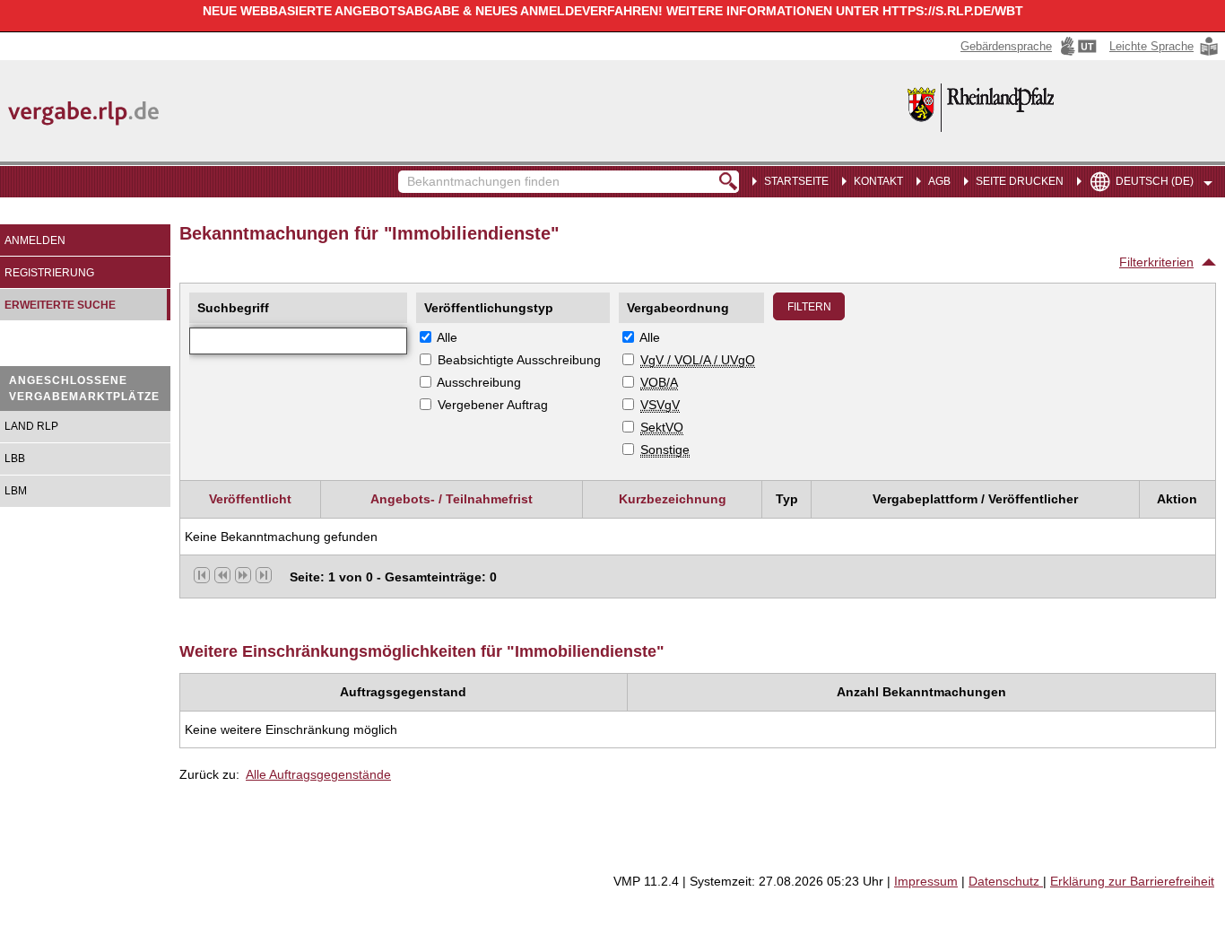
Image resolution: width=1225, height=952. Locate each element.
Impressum (926, 881)
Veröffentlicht (250, 499)
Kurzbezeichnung (672, 499)
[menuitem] (875, 179)
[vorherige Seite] (222, 575)
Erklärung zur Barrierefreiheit (1132, 881)
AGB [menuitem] (939, 181)
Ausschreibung (479, 382)
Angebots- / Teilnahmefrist (451, 499)
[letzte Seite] (264, 575)
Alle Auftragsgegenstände (318, 774)
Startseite (796, 181)
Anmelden (34, 240)
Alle (447, 337)
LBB (14, 458)
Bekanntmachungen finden (408, 173)
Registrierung (49, 272)
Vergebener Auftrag (493, 404)
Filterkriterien (1156, 262)
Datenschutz (1006, 881)
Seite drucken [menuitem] (1020, 181)
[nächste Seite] (243, 575)
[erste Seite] (202, 575)
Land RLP (31, 426)
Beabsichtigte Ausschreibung (519, 360)
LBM (15, 491)
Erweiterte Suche (60, 305)
